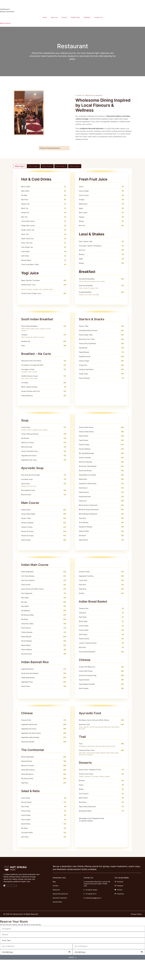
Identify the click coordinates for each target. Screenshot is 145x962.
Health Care (75, 17)
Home (44, 17)
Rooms (64, 17)
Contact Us (98, 17)
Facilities (87, 17)
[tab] (19, 166)
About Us (54, 17)
